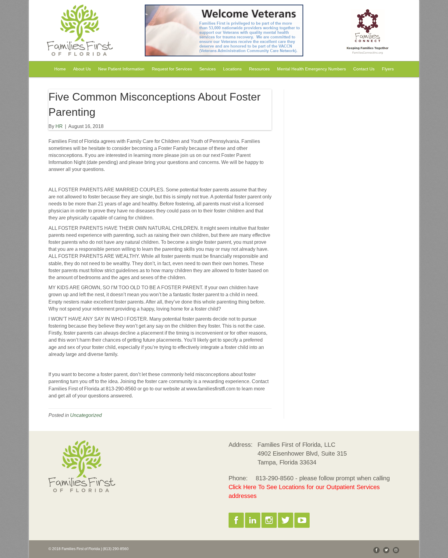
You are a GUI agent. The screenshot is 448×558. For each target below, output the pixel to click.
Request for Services (172, 68)
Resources (259, 68)
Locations (232, 68)
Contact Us (364, 68)
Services (207, 68)
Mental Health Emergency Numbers (311, 68)
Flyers (388, 68)
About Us (82, 68)
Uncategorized (86, 415)
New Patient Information (121, 68)
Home (60, 68)
